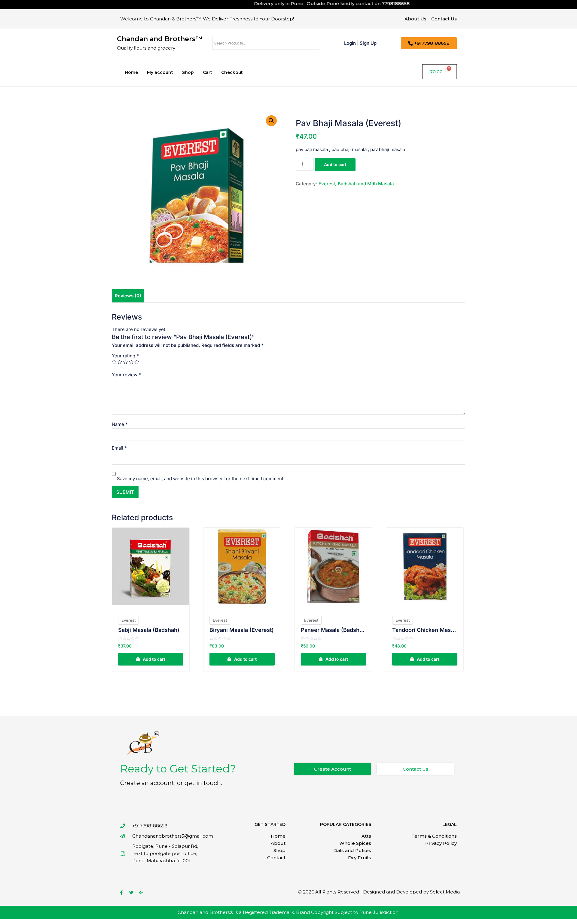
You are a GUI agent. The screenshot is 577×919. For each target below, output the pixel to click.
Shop (188, 72)
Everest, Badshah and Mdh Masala (356, 184)
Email (119, 448)
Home (131, 72)
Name (120, 424)
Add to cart (335, 164)
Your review (126, 375)
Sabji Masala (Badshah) (148, 630)
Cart (207, 72)
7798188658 (377, 3)
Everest (128, 620)
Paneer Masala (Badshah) (333, 630)
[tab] (128, 295)
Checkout (232, 72)
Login (350, 43)
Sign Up (368, 43)
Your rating (125, 356)
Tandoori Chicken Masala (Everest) (424, 630)
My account (160, 72)
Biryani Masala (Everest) (241, 630)
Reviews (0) (128, 296)
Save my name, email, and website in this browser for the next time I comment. (201, 478)
